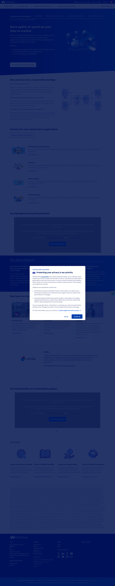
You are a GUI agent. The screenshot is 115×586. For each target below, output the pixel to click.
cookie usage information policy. (68, 310)
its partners (45, 276)
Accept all (77, 316)
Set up (66, 316)
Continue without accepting (41, 269)
